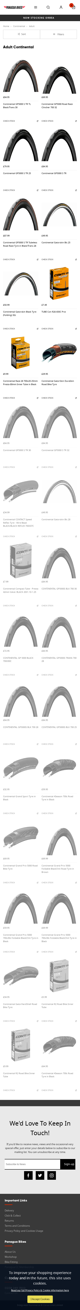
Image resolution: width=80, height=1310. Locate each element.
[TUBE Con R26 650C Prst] (59, 283)
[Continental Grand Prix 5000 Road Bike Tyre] (20, 837)
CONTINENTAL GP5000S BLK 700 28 (20, 727)
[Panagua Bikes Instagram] (51, 1175)
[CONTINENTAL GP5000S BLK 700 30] (59, 560)
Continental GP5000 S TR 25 (17, 173)
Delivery (9, 1210)
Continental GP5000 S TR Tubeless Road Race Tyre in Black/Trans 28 (20, 244)
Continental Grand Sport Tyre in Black (19, 798)
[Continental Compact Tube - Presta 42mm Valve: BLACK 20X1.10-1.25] (20, 560)
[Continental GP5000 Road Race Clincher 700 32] (59, 76)
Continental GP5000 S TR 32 (55, 450)
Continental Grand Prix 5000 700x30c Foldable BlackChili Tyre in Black (20, 938)
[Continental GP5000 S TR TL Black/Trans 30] (20, 76)
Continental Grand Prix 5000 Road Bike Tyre (20, 867)
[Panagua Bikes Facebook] (28, 1175)
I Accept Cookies (40, 1299)
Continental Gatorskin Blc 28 (56, 519)
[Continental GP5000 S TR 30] (20, 422)
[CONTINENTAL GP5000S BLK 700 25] (59, 699)
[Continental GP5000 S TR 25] (20, 145)
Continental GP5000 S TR (54, 173)
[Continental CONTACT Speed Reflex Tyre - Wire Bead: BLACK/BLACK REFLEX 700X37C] (20, 491)
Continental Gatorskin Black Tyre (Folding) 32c (19, 313)
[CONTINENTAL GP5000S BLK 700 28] (20, 699)
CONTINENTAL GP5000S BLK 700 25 (59, 727)
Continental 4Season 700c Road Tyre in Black (57, 798)
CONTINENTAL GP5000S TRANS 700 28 (59, 660)
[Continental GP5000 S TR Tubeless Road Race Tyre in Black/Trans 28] (20, 214)
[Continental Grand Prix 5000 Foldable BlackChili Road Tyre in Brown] (59, 837)
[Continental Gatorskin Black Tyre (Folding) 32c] (20, 283)
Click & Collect (13, 1215)
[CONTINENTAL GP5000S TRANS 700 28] (59, 630)
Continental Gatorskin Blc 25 (56, 242)
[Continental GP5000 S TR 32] (59, 422)
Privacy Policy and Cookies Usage (24, 1231)
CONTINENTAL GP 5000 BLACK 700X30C (18, 660)
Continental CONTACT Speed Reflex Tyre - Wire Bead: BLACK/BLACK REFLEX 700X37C (18, 522)
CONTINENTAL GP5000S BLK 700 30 (59, 588)
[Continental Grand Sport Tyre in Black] (20, 768)
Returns (9, 1221)
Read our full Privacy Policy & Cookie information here (40, 1290)
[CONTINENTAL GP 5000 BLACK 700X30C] (20, 630)
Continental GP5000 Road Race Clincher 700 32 (57, 106)
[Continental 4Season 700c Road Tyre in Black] (59, 768)
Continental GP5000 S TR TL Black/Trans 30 (17, 106)
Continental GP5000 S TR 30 (17, 450)
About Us (10, 1252)
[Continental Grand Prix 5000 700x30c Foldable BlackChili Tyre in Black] (20, 907)
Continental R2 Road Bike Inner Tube (57, 1006)
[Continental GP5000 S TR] (59, 145)
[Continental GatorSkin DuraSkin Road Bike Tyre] (59, 353)
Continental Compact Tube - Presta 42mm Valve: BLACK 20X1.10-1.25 (20, 590)
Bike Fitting (11, 1262)
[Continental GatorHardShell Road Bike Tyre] (20, 976)
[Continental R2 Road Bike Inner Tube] (59, 976)
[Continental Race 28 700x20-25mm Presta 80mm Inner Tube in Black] (20, 353)
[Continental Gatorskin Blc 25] (59, 214)
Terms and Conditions (17, 1226)
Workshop (11, 1257)
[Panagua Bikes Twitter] (40, 1175)
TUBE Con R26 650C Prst (54, 311)
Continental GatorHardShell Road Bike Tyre (20, 1006)
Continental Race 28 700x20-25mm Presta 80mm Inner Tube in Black (20, 383)
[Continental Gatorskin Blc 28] (59, 491)
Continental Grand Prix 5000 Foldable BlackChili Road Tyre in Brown (58, 869)
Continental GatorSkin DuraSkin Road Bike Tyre (58, 383)
